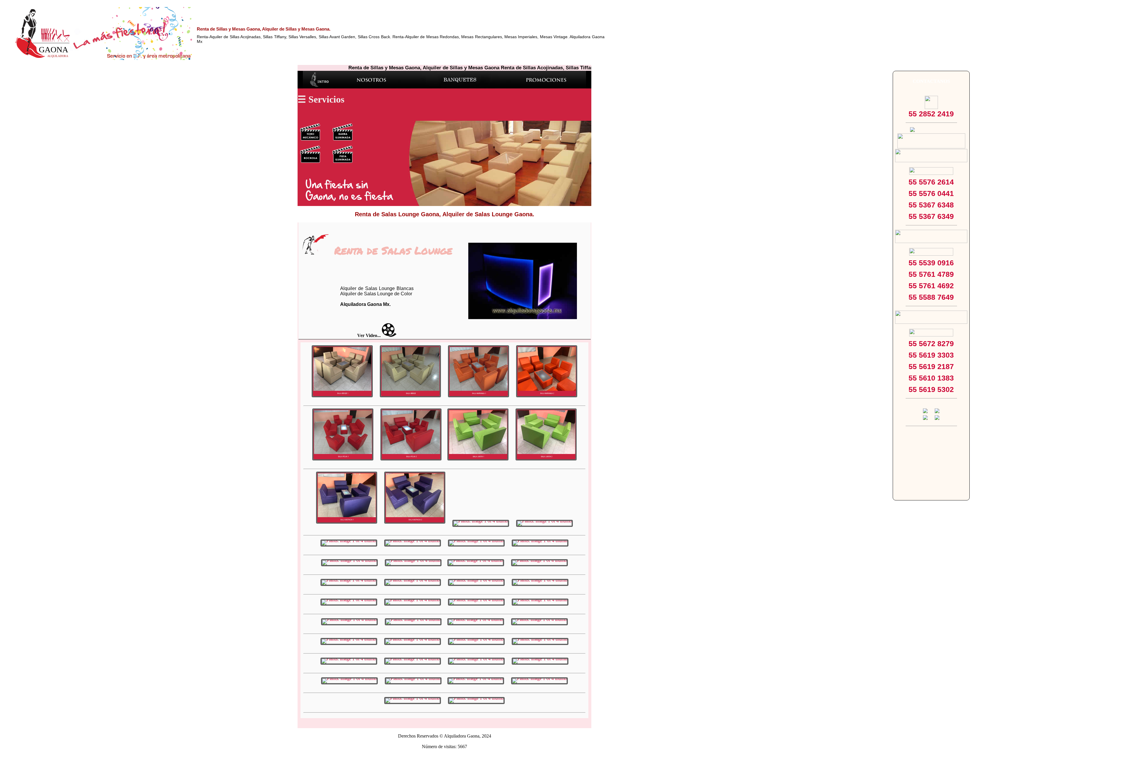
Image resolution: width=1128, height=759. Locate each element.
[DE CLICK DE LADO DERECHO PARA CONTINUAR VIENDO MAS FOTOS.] (342, 371)
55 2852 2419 (931, 114)
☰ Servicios (321, 99)
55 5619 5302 (931, 389)
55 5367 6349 (931, 216)
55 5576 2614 (931, 182)
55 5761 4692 (931, 286)
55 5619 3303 (931, 355)
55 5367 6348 (931, 205)
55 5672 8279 (931, 343)
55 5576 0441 (931, 193)
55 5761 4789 (931, 274)
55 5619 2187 (931, 366)
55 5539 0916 (931, 263)
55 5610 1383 (931, 378)
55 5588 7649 (931, 297)
